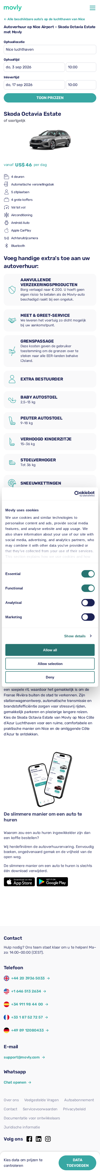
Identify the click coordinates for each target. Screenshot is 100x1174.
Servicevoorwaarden (40, 1109)
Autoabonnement (79, 1100)
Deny (50, 677)
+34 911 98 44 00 (27, 1004)
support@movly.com (24, 1057)
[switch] (88, 588)
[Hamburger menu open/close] (92, 8)
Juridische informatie (22, 1127)
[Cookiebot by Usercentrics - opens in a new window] (74, 494)
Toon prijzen (50, 98)
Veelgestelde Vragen (41, 1100)
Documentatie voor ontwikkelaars (32, 1118)
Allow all (50, 650)
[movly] (13, 8)
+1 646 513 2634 (26, 991)
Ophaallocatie (14, 42)
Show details (75, 636)
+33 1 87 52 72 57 (27, 1017)
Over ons (11, 1100)
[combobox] (50, 49)
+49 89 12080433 (27, 1030)
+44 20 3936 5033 (28, 978)
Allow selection (50, 663)
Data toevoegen (78, 1163)
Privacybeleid (74, 1109)
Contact (10, 1109)
